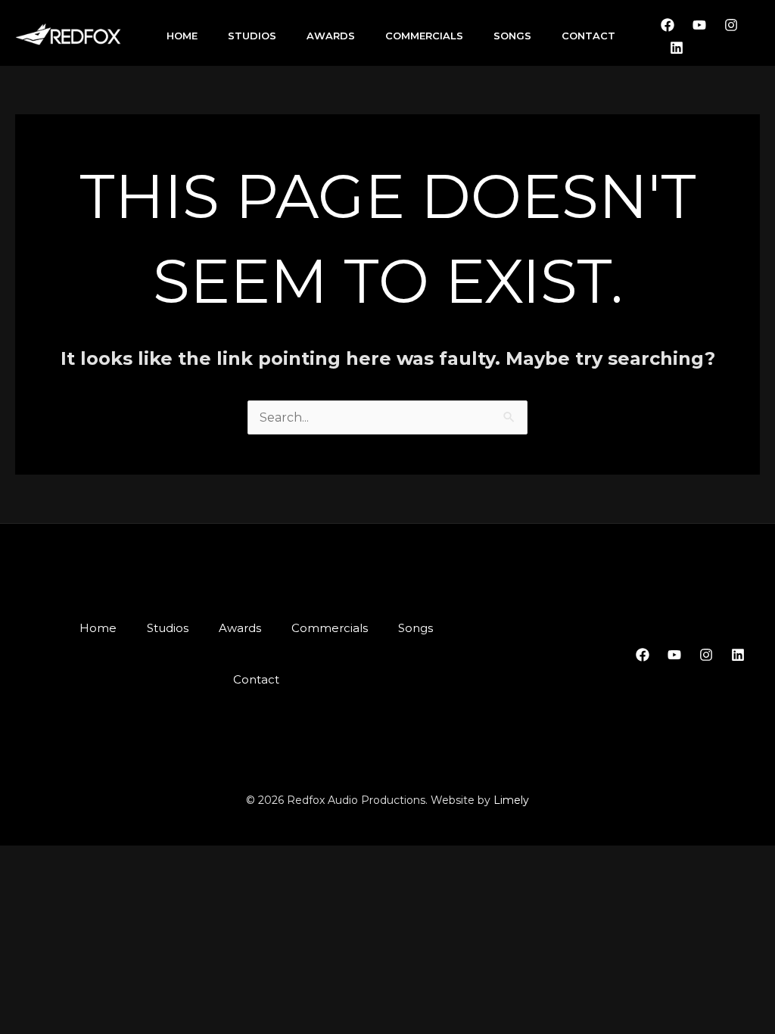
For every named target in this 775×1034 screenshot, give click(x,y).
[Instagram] (731, 25)
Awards (331, 36)
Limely (511, 800)
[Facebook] (667, 25)
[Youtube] (699, 25)
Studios (252, 36)
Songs (512, 36)
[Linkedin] (676, 48)
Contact (588, 36)
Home (182, 36)
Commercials (424, 36)
